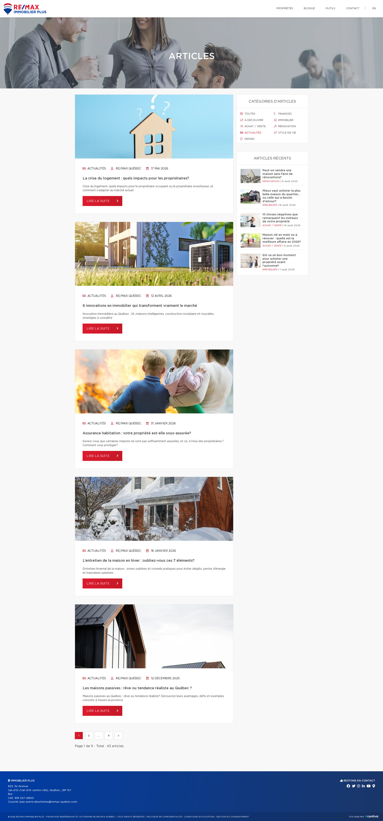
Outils (330, 8)
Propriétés (284, 8)
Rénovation (286, 126)
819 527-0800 (24, 798)
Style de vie (286, 133)
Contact (352, 8)
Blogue (309, 8)
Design (249, 139)
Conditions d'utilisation (199, 817)
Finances (284, 114)
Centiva (371, 816)
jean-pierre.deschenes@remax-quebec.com (48, 802)
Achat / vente (255, 126)
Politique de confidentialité (164, 817)
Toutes (249, 114)
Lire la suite (99, 201)
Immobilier (285, 120)
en (374, 8)
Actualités (96, 168)
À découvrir (253, 120)
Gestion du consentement (232, 817)
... (99, 735)
